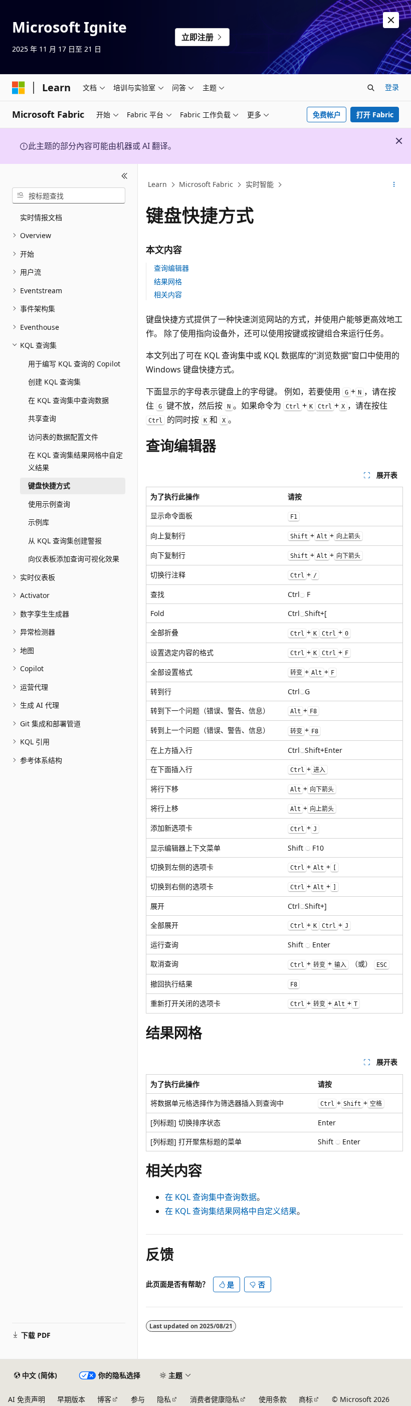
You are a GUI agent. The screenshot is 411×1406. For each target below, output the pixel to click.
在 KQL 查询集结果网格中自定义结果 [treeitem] (75, 461)
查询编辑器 (171, 268)
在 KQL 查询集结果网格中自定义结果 (231, 1211)
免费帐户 (327, 114)
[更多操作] (394, 185)
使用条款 (273, 1399)
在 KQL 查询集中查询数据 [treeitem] (68, 400)
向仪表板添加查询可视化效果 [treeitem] (73, 558)
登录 (392, 87)
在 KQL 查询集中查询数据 (211, 1196)
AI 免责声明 (26, 1399)
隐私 (164, 1399)
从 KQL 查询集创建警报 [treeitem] (65, 540)
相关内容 (168, 294)
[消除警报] (391, 20)
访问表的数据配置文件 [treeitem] (63, 437)
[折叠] (124, 176)
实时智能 (260, 184)
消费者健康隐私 (214, 1399)
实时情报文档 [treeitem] (41, 217)
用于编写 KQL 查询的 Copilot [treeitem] (74, 363)
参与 (138, 1399)
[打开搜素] (371, 88)
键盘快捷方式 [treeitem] (49, 485)
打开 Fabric (374, 114)
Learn (157, 184)
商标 (306, 1399)
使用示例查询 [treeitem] (49, 504)
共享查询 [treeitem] (42, 418)
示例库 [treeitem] (38, 522)
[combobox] (68, 195)
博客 (104, 1399)
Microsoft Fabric (206, 184)
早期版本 (71, 1399)
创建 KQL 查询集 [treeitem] (54, 381)
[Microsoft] (18, 87)
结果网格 (168, 281)
